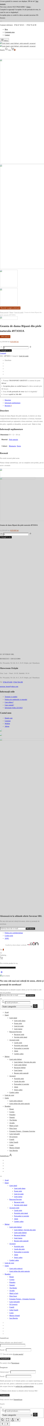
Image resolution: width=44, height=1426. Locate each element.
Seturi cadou (18, 1090)
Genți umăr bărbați (20, 1065)
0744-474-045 (7, 682)
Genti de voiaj (9, 1095)
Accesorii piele (14, 1040)
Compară (3, 353)
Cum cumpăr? (9, 705)
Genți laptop (18, 1029)
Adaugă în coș (6, 350)
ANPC (7, 938)
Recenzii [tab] (8, 406)
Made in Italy (13, 1126)
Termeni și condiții (11, 697)
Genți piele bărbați (15, 1059)
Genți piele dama (19, 1021)
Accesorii (12, 1076)
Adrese (7, 726)
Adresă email (5, 1372)
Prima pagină (4, 312)
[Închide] (1, 21)
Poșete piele (18, 1023)
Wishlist (7, 723)
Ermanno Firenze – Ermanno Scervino (22, 1131)
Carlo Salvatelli (14, 1134)
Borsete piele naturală (21, 1073)
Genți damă (13, 1018)
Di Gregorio (13, 1137)
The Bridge (13, 1120)
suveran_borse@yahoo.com (9, 686)
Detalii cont (8, 718)
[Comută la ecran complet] (7, 1420)
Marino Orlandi (14, 1148)
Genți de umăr (18, 312)
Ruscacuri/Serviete (15, 1032)
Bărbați (7, 1056)
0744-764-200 (18, 682)
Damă (7, 1015)
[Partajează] (12, 1420)
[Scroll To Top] (1, 973)
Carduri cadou (18, 1054)
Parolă (3, 1350)
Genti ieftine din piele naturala (19, 1103)
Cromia (11, 1112)
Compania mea (10, 32)
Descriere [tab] (8, 400)
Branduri (8, 1106)
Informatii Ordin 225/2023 (14, 708)
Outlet (7, 1098)
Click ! (28, 7)
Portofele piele (19, 1079)
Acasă (7, 1012)
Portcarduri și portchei (21, 1048)
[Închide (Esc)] (17, 1420)
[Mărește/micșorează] (2, 1420)
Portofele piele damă (21, 1045)
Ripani (11, 1109)
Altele (16, 1051)
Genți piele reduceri (16, 1101)
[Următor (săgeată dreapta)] (7, 1424)
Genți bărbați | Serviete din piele (25, 1062)
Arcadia (12, 1123)
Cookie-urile (9, 936)
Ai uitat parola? (18, 1354)
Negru (19, 446)
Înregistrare (15, 1363)
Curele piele (18, 1043)
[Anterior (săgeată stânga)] (2, 1424)
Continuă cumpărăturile (8, 967)
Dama (11, 312)
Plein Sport (13, 1128)
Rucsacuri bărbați (20, 1067)
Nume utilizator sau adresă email (11, 1342)
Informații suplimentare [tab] (12, 403)
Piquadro (12, 1115)
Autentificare (5, 1359)
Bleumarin (12, 446)
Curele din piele (19, 1081)
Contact (7, 35)
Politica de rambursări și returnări (16, 699)
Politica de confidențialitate (14, 933)
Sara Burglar (13, 1150)
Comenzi (8, 721)
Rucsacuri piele (19, 1034)
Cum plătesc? (9, 702)
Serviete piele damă (20, 1037)
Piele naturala (13, 439)
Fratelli (11, 1139)
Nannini (12, 1117)
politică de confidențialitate (24, 1386)
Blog (6, 29)
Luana (11, 1145)
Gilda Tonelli (13, 1142)
